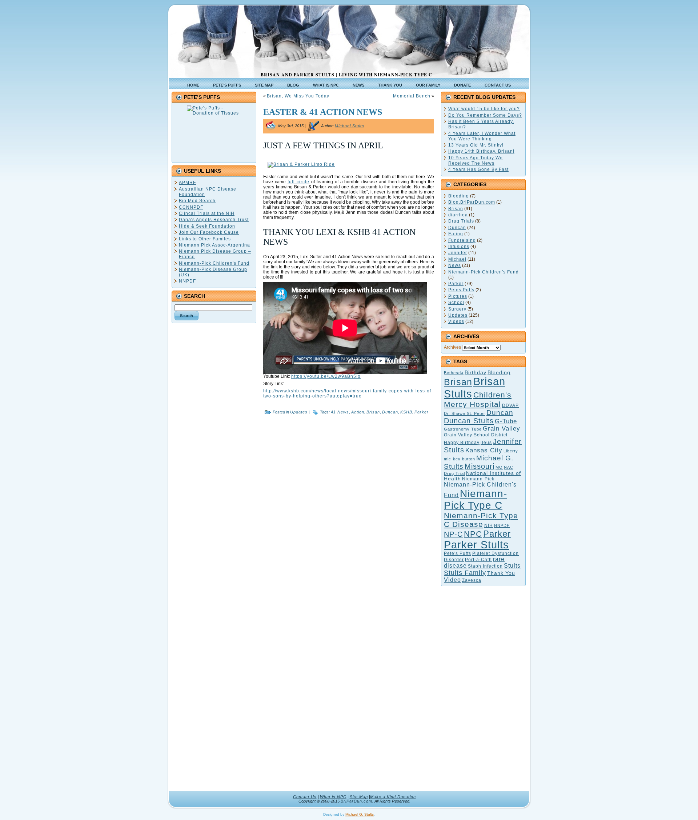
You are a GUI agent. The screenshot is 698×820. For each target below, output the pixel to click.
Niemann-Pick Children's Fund (214, 263)
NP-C (453, 534)
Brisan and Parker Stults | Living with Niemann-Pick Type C (346, 75)
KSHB (406, 412)
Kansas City (483, 450)
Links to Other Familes (205, 238)
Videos (456, 321)
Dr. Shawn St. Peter (464, 413)
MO (499, 467)
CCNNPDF (191, 207)
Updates (299, 412)
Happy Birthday (462, 442)
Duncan (390, 412)
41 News (340, 412)
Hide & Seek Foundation (207, 226)
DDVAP (510, 405)
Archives (452, 347)
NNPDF (187, 281)
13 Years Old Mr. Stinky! (476, 145)
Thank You (501, 573)
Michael (457, 259)
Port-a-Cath (478, 559)
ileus (486, 442)
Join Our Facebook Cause (209, 232)
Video (452, 580)
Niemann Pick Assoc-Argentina (214, 245)
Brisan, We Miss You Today (298, 96)
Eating (455, 233)
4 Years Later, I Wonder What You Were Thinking (482, 136)
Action (357, 412)
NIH (488, 525)
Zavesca (471, 580)
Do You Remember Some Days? (485, 115)
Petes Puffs (461, 289)
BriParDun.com (356, 801)
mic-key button (459, 459)
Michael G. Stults (359, 814)
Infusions (458, 246)
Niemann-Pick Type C (475, 499)
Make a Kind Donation (393, 797)
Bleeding (458, 196)
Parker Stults (476, 545)
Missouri (479, 466)
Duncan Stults (469, 421)
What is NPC (333, 797)
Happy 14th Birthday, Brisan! (481, 151)
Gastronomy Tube (463, 429)
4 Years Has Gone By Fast (478, 169)
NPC (473, 534)
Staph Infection (485, 566)
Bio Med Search (197, 200)
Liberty (511, 451)
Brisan (373, 412)
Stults (512, 566)
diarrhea (458, 214)
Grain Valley (501, 428)
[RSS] (177, 800)
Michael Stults (349, 126)
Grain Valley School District (476, 434)
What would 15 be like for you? (484, 108)
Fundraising (462, 240)
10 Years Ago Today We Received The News (475, 160)
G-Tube (506, 421)
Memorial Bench (411, 96)
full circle (299, 181)
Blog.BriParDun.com (471, 202)
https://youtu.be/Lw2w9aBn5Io (326, 376)
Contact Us (305, 797)
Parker (421, 412)
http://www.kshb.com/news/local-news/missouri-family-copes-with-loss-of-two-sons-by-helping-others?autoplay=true (348, 393)
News (454, 265)
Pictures (457, 296)
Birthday (475, 372)
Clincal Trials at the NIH (206, 213)
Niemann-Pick (478, 478)
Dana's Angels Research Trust (214, 219)
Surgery (457, 309)
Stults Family (465, 572)
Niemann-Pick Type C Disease (481, 519)
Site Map (359, 797)
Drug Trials (461, 221)
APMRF (187, 182)
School (456, 302)
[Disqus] (348, 512)
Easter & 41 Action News (322, 112)
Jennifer (457, 252)
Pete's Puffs (457, 553)
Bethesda (454, 373)
